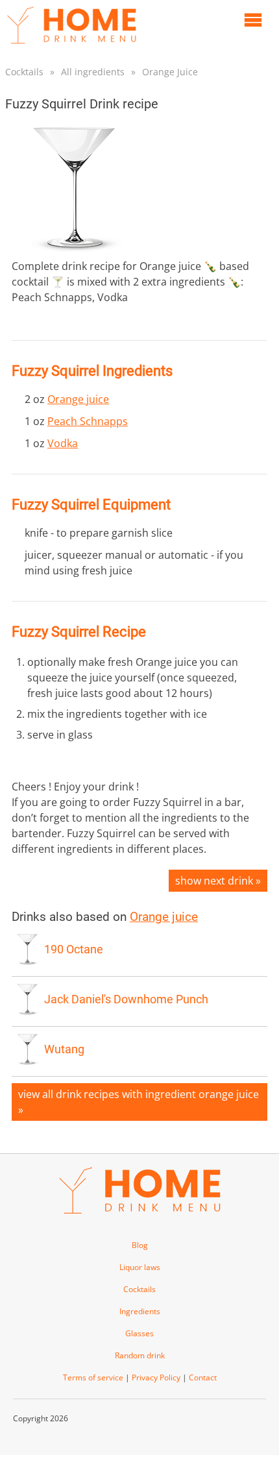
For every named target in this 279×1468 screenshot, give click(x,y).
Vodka (62, 443)
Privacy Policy (156, 1377)
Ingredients (139, 1311)
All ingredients (93, 72)
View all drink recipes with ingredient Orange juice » (138, 1102)
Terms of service (93, 1377)
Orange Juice (170, 72)
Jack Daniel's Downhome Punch (126, 999)
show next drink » (218, 881)
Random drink (140, 1355)
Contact (203, 1377)
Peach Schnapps (87, 421)
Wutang (64, 1049)
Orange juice (78, 399)
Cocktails (24, 72)
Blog (140, 1245)
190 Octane (73, 949)
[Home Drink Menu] (71, 47)
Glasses (139, 1333)
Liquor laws (139, 1267)
